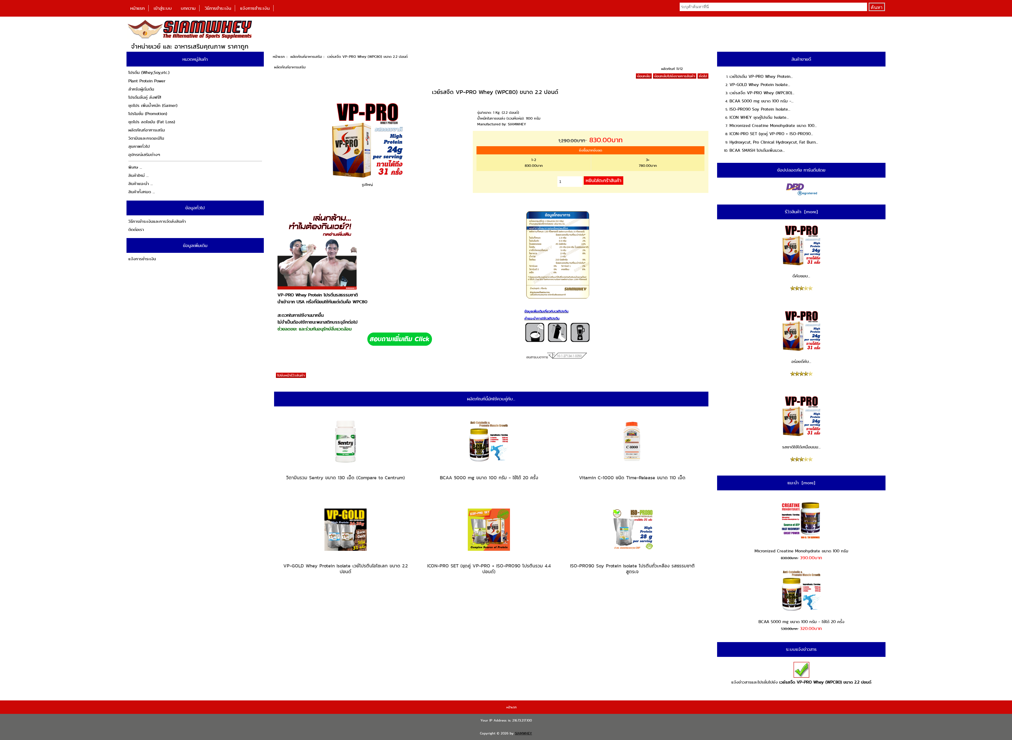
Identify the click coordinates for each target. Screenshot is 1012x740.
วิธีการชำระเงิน (218, 8)
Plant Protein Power (147, 81)
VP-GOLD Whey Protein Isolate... (759, 85)
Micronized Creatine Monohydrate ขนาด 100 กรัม (801, 551)
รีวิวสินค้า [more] (801, 211)
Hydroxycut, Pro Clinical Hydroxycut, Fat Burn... (773, 142)
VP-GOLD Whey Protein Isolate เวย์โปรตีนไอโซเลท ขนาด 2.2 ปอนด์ (345, 568)
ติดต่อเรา (136, 229)
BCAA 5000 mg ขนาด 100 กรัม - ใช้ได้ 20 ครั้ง (489, 478)
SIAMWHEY (523, 733)
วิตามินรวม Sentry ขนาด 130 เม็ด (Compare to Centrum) (345, 478)
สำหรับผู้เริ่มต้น (141, 89)
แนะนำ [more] (801, 483)
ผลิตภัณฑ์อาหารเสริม (306, 56)
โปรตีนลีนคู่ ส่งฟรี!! (144, 97)
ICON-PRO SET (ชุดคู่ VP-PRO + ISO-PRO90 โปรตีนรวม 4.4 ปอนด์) (489, 568)
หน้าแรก (137, 8)
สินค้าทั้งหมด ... (141, 192)
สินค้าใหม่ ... (138, 175)
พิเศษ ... (135, 167)
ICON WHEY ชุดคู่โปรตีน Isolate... (759, 117)
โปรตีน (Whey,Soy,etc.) (148, 72)
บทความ (188, 8)
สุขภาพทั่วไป (139, 146)
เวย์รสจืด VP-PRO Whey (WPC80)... (761, 93)
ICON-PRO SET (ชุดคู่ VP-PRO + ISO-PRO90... (771, 134)
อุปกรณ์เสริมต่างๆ (144, 154)
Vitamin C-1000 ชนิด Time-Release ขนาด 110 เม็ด (632, 478)
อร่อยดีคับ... (801, 361)
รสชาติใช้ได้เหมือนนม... (801, 447)
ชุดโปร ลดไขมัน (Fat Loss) (151, 122)
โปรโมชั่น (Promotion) (147, 114)
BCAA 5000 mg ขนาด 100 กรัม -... (761, 101)
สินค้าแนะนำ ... (140, 184)
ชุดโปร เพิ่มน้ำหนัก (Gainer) (152, 105)
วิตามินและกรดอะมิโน (146, 138)
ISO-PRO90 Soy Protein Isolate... (759, 109)
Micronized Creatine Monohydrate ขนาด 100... (773, 125)
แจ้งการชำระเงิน (255, 8)
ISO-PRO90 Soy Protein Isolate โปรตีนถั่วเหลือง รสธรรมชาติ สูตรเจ (632, 568)
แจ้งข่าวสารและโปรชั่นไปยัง (801, 682)
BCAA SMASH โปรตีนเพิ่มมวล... (757, 150)
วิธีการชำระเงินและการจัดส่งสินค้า (157, 221)
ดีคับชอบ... (801, 276)
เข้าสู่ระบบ (163, 8)
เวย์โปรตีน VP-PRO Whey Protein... (761, 76)
